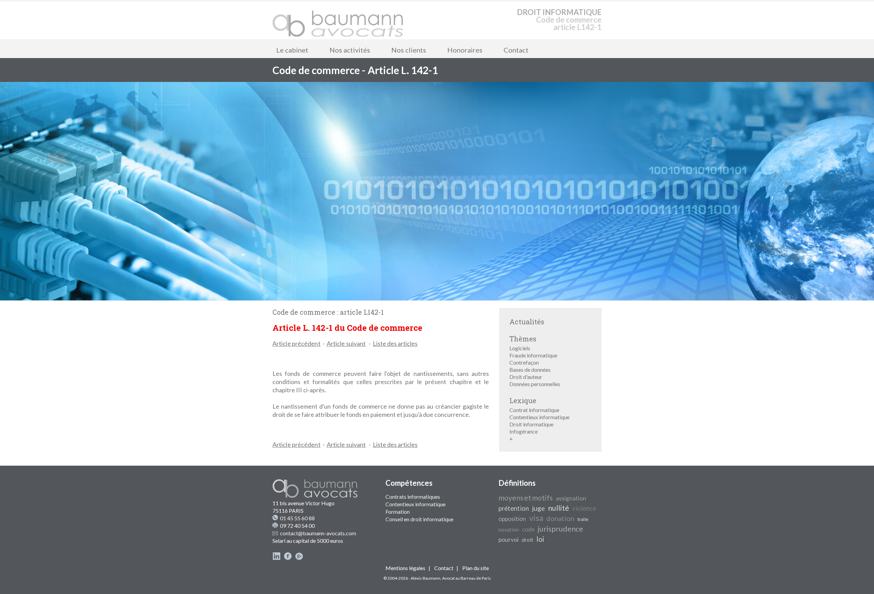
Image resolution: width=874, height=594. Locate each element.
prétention (513, 508)
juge (538, 508)
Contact (516, 50)
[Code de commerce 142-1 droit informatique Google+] (299, 558)
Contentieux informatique (539, 417)
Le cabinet (292, 50)
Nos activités (349, 50)
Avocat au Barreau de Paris (466, 578)
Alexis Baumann (425, 578)
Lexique (522, 400)
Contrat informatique (534, 410)
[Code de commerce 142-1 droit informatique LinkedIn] (276, 558)
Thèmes (522, 338)
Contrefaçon (524, 362)
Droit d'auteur (525, 376)
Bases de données (530, 369)
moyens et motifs (525, 497)
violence (584, 508)
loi (540, 539)
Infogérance (523, 431)
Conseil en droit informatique (419, 519)
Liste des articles (395, 343)
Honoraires (464, 50)
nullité (558, 508)
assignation (571, 498)
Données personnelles (534, 384)
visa (536, 518)
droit (527, 539)
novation (508, 529)
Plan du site (475, 568)
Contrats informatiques (412, 496)
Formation (397, 511)
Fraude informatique (533, 355)
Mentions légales (405, 568)
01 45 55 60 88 (297, 518)
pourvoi (508, 539)
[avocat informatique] (437, 298)
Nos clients (408, 50)
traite (582, 519)
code (528, 529)
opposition (512, 518)
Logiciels (519, 348)
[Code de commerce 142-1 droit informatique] (338, 20)
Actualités (526, 321)
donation (560, 518)
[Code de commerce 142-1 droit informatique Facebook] (288, 558)
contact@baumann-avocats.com (318, 533)
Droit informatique (531, 424)
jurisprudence (560, 528)
